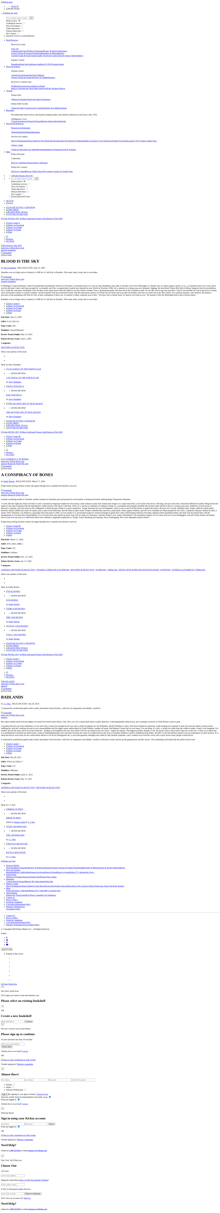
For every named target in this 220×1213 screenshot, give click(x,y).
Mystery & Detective (51, 51)
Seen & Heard (39, 86)
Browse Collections (19, 163)
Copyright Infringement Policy (18, 904)
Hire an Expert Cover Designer (98, 141)
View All (14, 49)
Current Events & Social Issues (23, 56)
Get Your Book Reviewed (47, 141)
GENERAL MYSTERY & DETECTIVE (18, 570)
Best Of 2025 (45, 64)
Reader (9, 1085)
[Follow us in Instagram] (7, 942)
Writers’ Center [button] (12, 884)
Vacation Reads (57, 64)
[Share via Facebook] (15, 225)
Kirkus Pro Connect (37, 891)
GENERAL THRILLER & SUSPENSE (52, 570)
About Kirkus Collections (37, 163)
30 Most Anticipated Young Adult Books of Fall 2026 (41, 219)
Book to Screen (17, 88)
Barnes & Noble (14, 464)
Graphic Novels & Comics (47, 56)
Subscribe (62, 121)
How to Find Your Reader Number (34, 1180)
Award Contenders (38, 108)
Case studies (32, 149)
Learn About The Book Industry (111, 886)
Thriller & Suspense (35, 51)
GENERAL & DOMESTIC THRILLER (188, 570)
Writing (14, 132)
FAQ (28, 895)
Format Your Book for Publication (72, 141)
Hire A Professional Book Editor (24, 141)
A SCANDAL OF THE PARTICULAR (22, 378)
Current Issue (16, 121)
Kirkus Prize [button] (11, 875)
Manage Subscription (49, 121)
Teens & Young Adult (66, 56)
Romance (63, 51)
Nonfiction (36, 53)
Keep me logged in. (9, 1099)
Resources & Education (20, 128)
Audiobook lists (34, 64)
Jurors (48, 99)
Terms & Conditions (14, 902)
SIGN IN (15, 6)
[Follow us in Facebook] (6, 938)
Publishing (27, 132)
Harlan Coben (20, 822)
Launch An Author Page (63, 171)
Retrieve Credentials (33, 1194)
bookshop (12, 250)
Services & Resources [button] (15, 124)
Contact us (10, 897)
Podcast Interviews (14, 31)
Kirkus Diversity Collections (17, 891)
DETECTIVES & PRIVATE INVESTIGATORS (139, 570)
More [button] (8, 152)
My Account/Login (52, 891)
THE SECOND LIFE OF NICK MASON (23, 412)
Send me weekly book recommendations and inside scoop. (25, 1097)
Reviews (9, 239)
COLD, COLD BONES (16, 635)
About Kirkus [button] (11, 893)
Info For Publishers (48, 895)
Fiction (24, 51)
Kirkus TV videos (77, 872)
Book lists (24, 64)
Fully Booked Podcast (56, 88)
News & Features (13, 26)
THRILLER (112, 570)
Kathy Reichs (9, 481)
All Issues (37, 121)
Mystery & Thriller (39, 77)
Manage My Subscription (35, 881)
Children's (79, 56)
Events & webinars (68, 149)
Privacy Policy (12, 900)
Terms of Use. (42, 1094)
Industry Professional (15, 1090)
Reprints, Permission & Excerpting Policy (15, 908)
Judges (64, 108)
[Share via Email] (13, 230)
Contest (23, 895)
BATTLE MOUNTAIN (16, 852)
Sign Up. (27, 1198)
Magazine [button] (10, 110)
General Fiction (17, 75)
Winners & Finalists (19, 99)
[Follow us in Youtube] (7, 945)
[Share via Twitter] (14, 227)
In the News (28, 88)
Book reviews (12, 21)
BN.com (24, 464)
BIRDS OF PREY (13, 818)
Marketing (36, 132)
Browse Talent (31, 171)
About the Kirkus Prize (36, 99)
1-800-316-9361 (15, 1151)
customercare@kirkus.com (37, 1151)
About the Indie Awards (20, 108)
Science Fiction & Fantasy (21, 53)
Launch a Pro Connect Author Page (84, 886)
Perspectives (22, 86)
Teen (34, 75)
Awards (30, 86)
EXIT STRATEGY (14, 395)
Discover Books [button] (12, 865)
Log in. (25, 1051)
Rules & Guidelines (53, 108)
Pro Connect (11, 33)
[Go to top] (7, 949)
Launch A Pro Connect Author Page (142, 141)
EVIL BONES (12, 600)
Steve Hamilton (10, 268)
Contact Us (10, 916)
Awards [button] (9, 91)
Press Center (35, 895)
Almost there (6, 1047)
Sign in (4, 1094)
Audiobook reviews (14, 23)
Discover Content (18, 171)
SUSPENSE (101, 570)
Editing (20, 132)
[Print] (9, 232)
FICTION (10, 241)
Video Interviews (13, 28)
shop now (5, 248)
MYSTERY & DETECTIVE (13, 347)
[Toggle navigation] (2, 13)
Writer (9, 1087)
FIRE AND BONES (14, 617)
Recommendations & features (49, 149)
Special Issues (27, 121)
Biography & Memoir (49, 53)
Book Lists (19, 872)
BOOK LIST (13, 219)
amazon (4, 250)
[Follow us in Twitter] (7, 940)
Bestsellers (15, 64)
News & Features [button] (13, 67)
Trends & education (19, 149)
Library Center (17, 145)
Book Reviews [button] (12, 40)
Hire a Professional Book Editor (19, 886)
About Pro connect (45, 171)
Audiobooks (16, 51)
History (61, 53)
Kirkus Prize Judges (48, 877)
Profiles (14, 86)
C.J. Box (7, 704)
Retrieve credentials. (25, 1064)
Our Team (16, 895)
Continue (29, 1022)
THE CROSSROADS (15, 835)
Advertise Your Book (119, 141)
